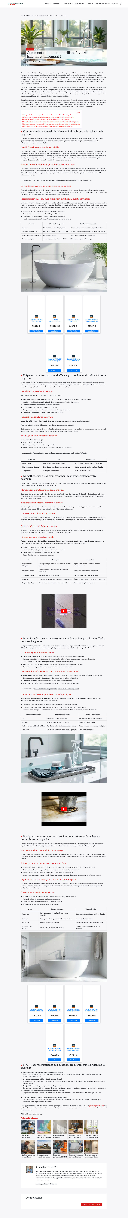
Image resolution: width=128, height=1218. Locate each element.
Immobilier (67, 3)
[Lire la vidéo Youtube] (64, 611)
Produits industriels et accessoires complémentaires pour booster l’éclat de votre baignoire (50, 122)
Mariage (90, 3)
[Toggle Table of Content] (78, 112)
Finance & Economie (101, 3)
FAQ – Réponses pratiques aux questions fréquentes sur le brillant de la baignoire (47, 126)
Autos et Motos (79, 3)
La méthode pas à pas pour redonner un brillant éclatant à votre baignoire (46, 119)
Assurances (56, 3)
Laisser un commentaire (91, 1204)
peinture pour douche (96, 1106)
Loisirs (114, 3)
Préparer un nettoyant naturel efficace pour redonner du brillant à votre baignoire (48, 117)
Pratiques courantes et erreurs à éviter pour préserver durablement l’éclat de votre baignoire (51, 124)
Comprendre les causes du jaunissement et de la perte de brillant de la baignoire (47, 115)
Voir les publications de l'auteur (46, 1184)
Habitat (47, 3)
